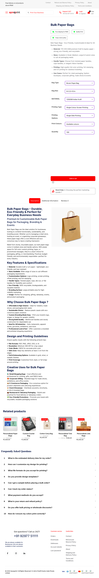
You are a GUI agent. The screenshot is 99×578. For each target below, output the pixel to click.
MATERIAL (56, 99)
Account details (56, 547)
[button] (49, 458)
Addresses (54, 543)
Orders (53, 536)
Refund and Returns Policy (71, 541)
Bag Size (55, 91)
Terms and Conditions (69, 560)
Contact (69, 536)
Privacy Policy (71, 545)
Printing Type (57, 107)
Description (35, 201)
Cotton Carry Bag (46, 434)
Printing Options (55, 116)
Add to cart (73, 178)
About (68, 549)
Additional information (50, 201)
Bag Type (55, 83)
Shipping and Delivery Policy (71, 554)
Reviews (65, 201)
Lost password (56, 550)
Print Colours (57, 124)
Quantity (55, 132)
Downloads (54, 540)
